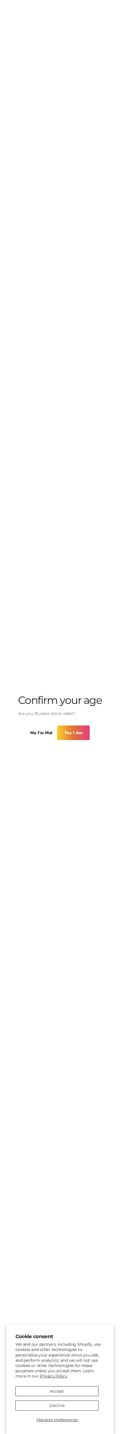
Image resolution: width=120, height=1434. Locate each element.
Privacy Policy (53, 1376)
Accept (57, 1391)
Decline (57, 1405)
